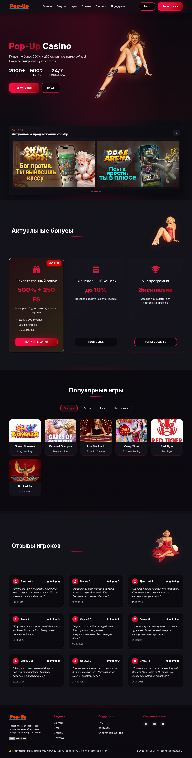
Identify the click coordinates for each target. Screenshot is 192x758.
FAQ (100, 722)
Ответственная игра (110, 732)
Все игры (69, 408)
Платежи (101, 6)
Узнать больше (155, 341)
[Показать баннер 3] (99, 191)
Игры (73, 6)
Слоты (87, 408)
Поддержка (118, 6)
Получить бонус (36, 341)
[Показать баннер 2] (94, 191)
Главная (47, 6)
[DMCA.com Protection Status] (18, 739)
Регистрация (170, 6)
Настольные (121, 408)
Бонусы (61, 6)
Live (102, 408)
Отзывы (86, 6)
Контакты (104, 727)
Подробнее (96, 341)
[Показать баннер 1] (92, 191)
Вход (147, 6)
